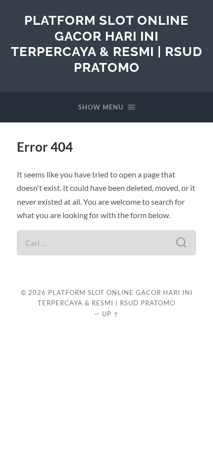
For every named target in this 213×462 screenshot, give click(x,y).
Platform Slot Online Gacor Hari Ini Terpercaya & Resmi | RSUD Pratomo (107, 43)
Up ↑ (110, 314)
